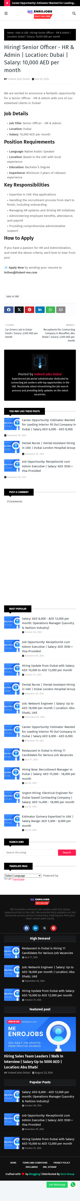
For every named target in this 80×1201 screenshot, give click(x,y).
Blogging (34, 1174)
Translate (18, 879)
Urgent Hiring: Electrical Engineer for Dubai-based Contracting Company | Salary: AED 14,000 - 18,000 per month (48, 797)
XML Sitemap (50, 1167)
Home (10, 32)
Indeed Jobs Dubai (19, 78)
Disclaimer (32, 1167)
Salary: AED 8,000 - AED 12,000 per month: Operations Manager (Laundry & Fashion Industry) (48, 623)
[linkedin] (35, 928)
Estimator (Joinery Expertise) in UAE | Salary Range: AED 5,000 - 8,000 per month (47, 821)
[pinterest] (53, 928)
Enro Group (67, 1174)
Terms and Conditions (35, 1162)
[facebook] (26, 928)
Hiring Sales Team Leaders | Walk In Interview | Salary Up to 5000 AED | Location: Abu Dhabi (33, 1061)
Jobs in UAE (22, 32)
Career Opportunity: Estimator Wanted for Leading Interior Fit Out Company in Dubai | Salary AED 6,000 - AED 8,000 (43, 3)
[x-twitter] (44, 928)
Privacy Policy (62, 1162)
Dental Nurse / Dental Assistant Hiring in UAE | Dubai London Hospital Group (48, 445)
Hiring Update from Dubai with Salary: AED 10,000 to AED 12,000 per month (48, 668)
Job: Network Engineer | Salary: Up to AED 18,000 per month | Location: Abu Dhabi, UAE (48, 708)
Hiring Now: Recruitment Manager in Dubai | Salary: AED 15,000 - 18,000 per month (48, 774)
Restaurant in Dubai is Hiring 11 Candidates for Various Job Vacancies (47, 753)
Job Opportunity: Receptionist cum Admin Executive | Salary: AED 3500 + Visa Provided (47, 466)
